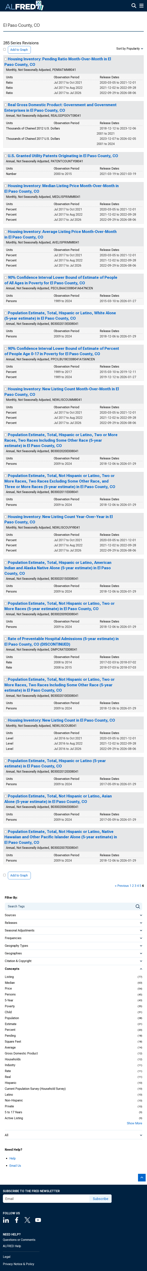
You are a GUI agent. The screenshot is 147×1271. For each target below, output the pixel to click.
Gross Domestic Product (21, 1053)
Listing (9, 977)
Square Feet (13, 1041)
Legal (6, 1257)
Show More (134, 1123)
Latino (9, 1094)
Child (8, 1012)
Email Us (15, 1166)
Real (8, 1077)
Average (10, 1047)
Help (12, 1158)
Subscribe (100, 1199)
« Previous (122, 886)
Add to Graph (19, 50)
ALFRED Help (12, 1246)
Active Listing (14, 1118)
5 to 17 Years (13, 1112)
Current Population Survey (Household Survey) (35, 1089)
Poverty (10, 1006)
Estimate (10, 1024)
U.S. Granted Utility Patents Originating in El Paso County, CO (63, 156)
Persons (10, 994)
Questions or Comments (19, 1240)
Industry (10, 1065)
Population (12, 1018)
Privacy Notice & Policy (18, 1264)
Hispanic (10, 1083)
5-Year (9, 1000)
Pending (10, 1035)
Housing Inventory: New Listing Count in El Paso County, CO (61, 720)
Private (9, 1106)
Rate (8, 1071)
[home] (24, 5)
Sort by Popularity (128, 48)
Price (8, 988)
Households (13, 1059)
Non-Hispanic (14, 1100)
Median (10, 983)
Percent (10, 1030)
